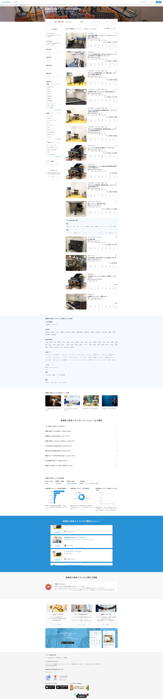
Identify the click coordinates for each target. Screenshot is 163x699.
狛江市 (61, 347)
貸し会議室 (56, 354)
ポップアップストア (83, 359)
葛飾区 (76, 344)
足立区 (50, 344)
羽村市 (94, 344)
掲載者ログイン (59, 657)
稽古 (78, 226)
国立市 (62, 344)
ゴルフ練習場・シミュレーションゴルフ (69, 359)
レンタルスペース (49, 354)
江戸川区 (67, 344)
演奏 (92, 226)
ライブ (82, 226)
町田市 (80, 344)
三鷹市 (90, 344)
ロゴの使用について (97, 664)
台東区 (81, 342)
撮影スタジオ (96, 354)
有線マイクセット (77, 232)
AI (116, 33)
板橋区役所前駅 (79, 332)
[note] (88, 695)
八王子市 (85, 344)
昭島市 (46, 347)
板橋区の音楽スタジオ (24, 5)
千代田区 (59, 342)
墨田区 (112, 342)
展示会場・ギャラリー (109, 357)
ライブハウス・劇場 (106, 359)
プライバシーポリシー (65, 664)
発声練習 (87, 226)
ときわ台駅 (67, 332)
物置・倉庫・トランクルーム (95, 359)
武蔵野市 (95, 342)
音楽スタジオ (12, 5)
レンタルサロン (89, 354)
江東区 (104, 342)
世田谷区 (77, 342)
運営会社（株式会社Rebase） (51, 665)
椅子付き (47, 382)
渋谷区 (46, 342)
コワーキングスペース (73, 357)
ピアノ (94, 232)
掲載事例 (65, 657)
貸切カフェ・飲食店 (93, 357)
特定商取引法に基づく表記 (76, 664)
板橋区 (103, 344)
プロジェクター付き (62, 382)
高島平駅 (52, 332)
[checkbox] (47, 87)
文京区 (108, 342)
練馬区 (58, 344)
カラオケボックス (56, 359)
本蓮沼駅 (92, 332)
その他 (113, 359)
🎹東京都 (17, 5)
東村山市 (51, 347)
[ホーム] (6, 2)
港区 (55, 342)
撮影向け (54, 375)
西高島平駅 (53, 334)
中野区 (99, 342)
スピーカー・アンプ (87, 232)
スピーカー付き (53, 382)
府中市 (107, 344)
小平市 (111, 344)
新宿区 (51, 342)
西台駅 (114, 332)
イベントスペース (83, 357)
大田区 (54, 344)
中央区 (63, 342)
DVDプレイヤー (111, 232)
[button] (81, 427)
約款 (59, 664)
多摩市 (98, 344)
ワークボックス (104, 354)
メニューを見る (56, 624)
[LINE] (75, 695)
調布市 (72, 344)
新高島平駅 (47, 334)
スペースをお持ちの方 (142, 2)
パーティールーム (80, 354)
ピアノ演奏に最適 (61, 375)
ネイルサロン (101, 357)
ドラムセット (101, 232)
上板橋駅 (73, 332)
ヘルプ (23, 2)
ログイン (152, 2)
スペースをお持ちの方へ (50, 657)
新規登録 (158, 2)
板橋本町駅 (86, 332)
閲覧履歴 (16, 2)
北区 (46, 344)
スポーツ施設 (48, 359)
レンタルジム (65, 357)
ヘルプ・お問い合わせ (87, 664)
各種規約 (55, 664)
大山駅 (57, 332)
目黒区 (86, 342)
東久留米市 (66, 347)
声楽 (74, 226)
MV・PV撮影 (113, 226)
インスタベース (5, 5)
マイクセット (69, 232)
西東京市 (72, 347)
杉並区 (116, 342)
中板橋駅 (62, 332)
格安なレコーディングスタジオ (51, 367)
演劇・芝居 (69, 226)
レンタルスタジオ (63, 354)
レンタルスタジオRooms (57, 528)
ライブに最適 (48, 375)
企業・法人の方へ (49, 672)
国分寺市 (56, 347)
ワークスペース (72, 354)
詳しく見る (81, 624)
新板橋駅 (47, 332)
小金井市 (116, 344)
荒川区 (90, 342)
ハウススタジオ (48, 357)
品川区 (72, 342)
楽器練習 (96, 226)
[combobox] (87, 21)
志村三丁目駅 (104, 332)
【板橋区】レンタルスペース (51, 324)
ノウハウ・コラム (49, 664)
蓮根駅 (110, 332)
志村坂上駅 (98, 332)
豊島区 (68, 342)
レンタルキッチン (56, 357)
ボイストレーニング (104, 226)
